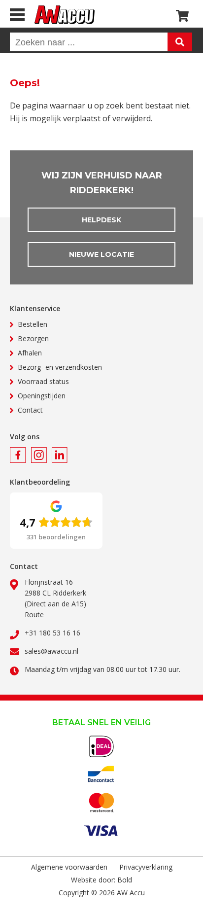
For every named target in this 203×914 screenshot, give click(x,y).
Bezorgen (33, 338)
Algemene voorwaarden (69, 867)
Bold (124, 879)
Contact (30, 410)
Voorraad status (43, 381)
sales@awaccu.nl (51, 651)
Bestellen (32, 324)
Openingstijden (42, 395)
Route (34, 614)
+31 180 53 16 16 (52, 632)
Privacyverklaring (145, 867)
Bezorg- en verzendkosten (60, 367)
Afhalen (30, 352)
